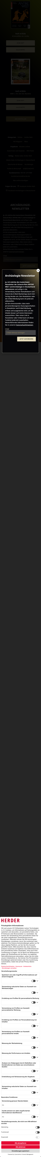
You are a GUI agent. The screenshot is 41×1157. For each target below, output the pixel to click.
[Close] (38, 270)
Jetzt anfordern (26, 339)
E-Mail (7, 329)
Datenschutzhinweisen (24, 325)
